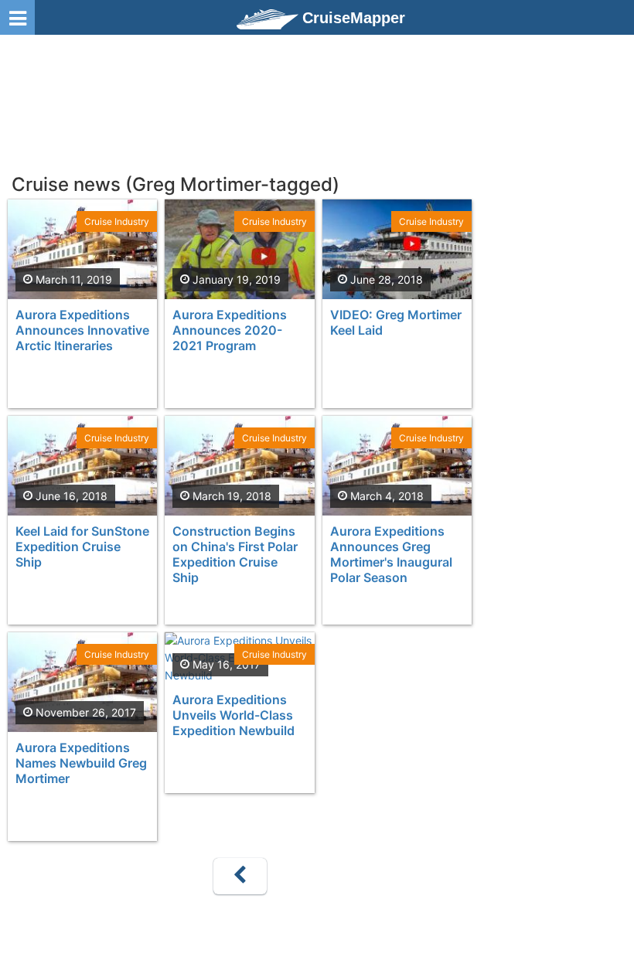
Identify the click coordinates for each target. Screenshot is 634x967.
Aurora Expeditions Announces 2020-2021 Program (229, 330)
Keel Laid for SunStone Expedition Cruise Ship (82, 546)
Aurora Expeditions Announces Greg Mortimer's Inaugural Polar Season (391, 554)
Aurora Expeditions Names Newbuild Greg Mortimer (81, 763)
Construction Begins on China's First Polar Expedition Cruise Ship (235, 554)
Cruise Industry (116, 221)
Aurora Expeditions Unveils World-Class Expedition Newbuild (233, 715)
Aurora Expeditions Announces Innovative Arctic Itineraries (82, 330)
